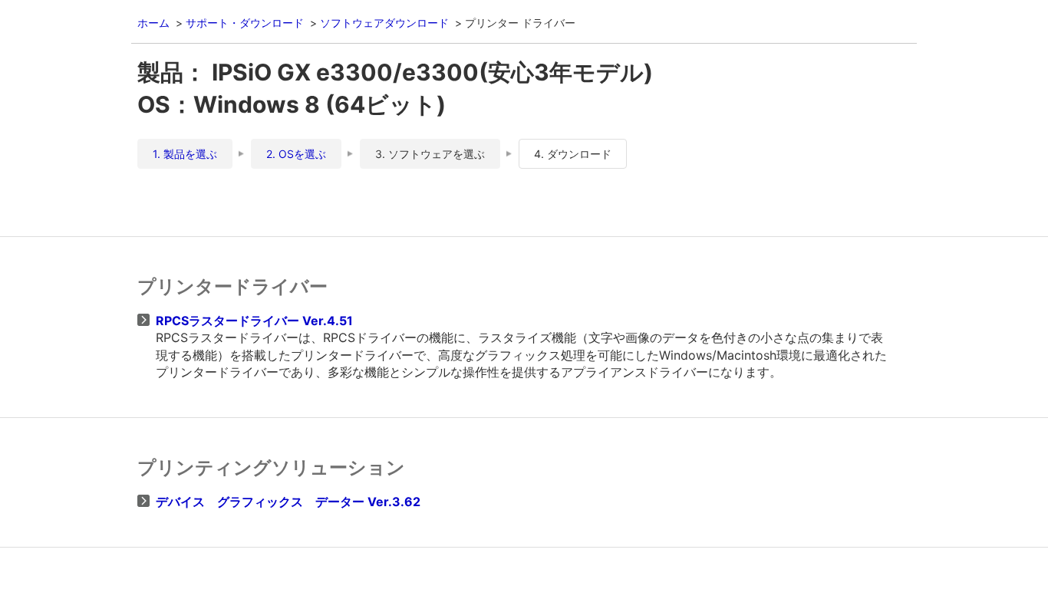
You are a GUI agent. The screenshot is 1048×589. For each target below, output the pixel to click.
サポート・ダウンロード (245, 22)
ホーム (153, 22)
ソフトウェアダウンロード (384, 22)
